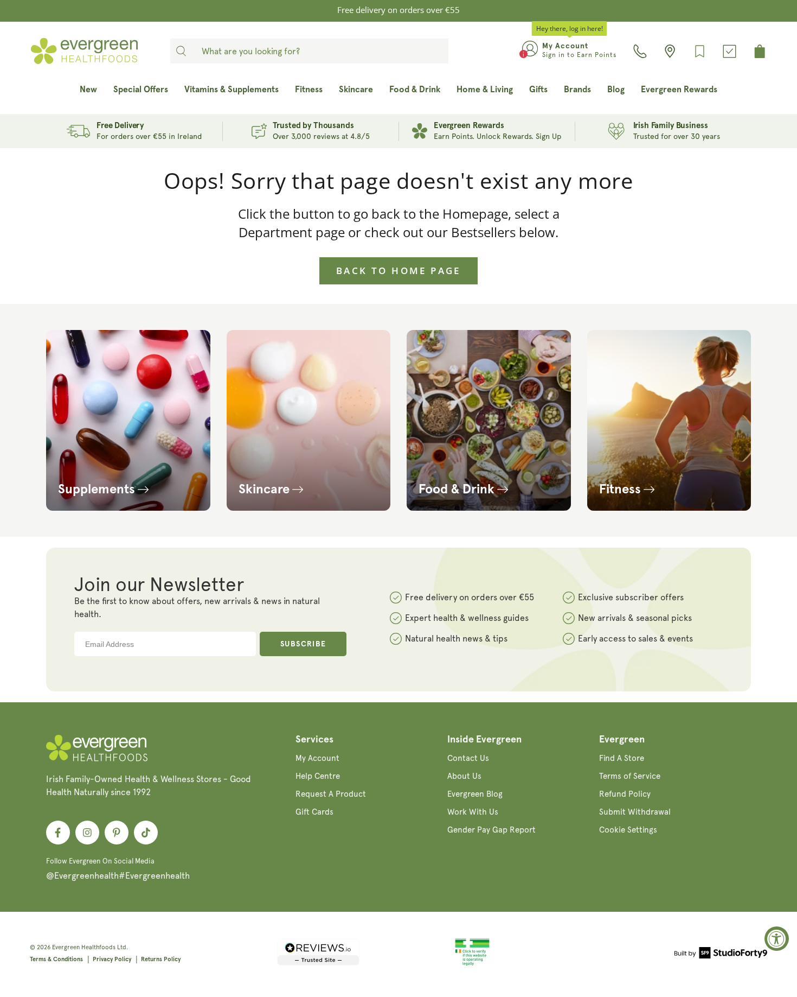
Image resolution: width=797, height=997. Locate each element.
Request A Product (330, 794)
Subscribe (303, 644)
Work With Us (472, 812)
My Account (317, 758)
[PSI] (472, 963)
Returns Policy (161, 959)
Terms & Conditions (56, 959)
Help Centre (317, 776)
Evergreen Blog (475, 794)
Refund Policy (625, 794)
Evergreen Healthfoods (83, 947)
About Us (464, 776)
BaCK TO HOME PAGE (398, 270)
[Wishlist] (699, 51)
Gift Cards (314, 812)
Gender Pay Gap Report (491, 830)
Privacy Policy (112, 959)
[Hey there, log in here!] (530, 51)
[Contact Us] (640, 51)
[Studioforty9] (720, 954)
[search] (181, 51)
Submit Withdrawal (635, 812)
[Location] (670, 51)
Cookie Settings (628, 830)
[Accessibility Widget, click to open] (776, 938)
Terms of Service (629, 776)
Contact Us (468, 758)
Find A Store (621, 758)
